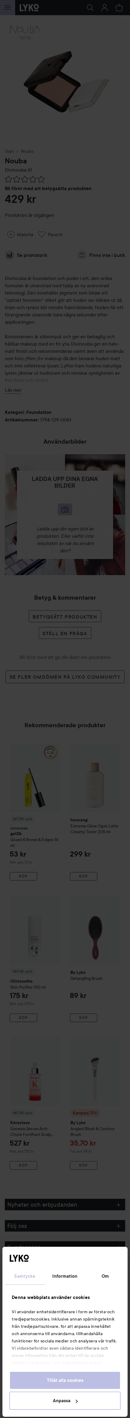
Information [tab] (64, 1276)
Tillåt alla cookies (65, 1380)
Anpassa (61, 1400)
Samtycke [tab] (24, 1276)
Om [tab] (105, 1276)
